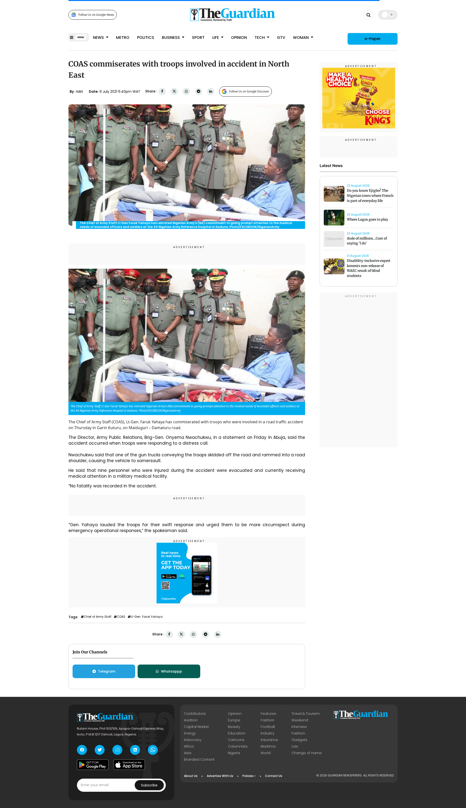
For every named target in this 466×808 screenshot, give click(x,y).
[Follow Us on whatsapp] (153, 750)
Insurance (269, 739)
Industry (267, 733)
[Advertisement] (358, 370)
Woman (301, 37)
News (99, 37)
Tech (260, 37)
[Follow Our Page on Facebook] (82, 750)
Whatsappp (171, 671)
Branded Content (199, 759)
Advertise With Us (220, 776)
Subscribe (149, 785)
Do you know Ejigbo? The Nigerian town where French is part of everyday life (370, 195)
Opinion (239, 37)
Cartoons (236, 739)
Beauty (234, 726)
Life (216, 37)
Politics (145, 37)
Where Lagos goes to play (368, 219)
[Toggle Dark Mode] (388, 14)
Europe (234, 720)
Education (236, 733)
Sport (198, 37)
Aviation (191, 720)
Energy (190, 733)
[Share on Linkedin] (210, 91)
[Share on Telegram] (198, 91)
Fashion (267, 720)
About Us (191, 776)
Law (294, 746)
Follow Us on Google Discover (249, 91)
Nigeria (234, 752)
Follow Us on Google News (96, 15)
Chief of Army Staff (97, 616)
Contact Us (273, 776)
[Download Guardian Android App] (92, 765)
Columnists (238, 746)
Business (171, 37)
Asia (187, 752)
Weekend (299, 720)
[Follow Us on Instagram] (117, 750)
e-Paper (373, 39)
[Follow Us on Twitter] (100, 750)
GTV (281, 37)
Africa (189, 746)
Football (268, 726)
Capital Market (196, 726)
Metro (122, 37)
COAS (121, 616)
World (266, 752)
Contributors (195, 713)
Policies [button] (248, 776)
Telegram (106, 671)
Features (268, 713)
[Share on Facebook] (162, 91)
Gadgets (299, 739)
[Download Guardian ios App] (129, 765)
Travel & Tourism (305, 713)
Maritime (268, 746)
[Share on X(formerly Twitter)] (174, 91)
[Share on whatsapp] (186, 91)
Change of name (306, 752)
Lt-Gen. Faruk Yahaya (147, 616)
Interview (299, 726)
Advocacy (192, 739)
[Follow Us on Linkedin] (135, 750)
